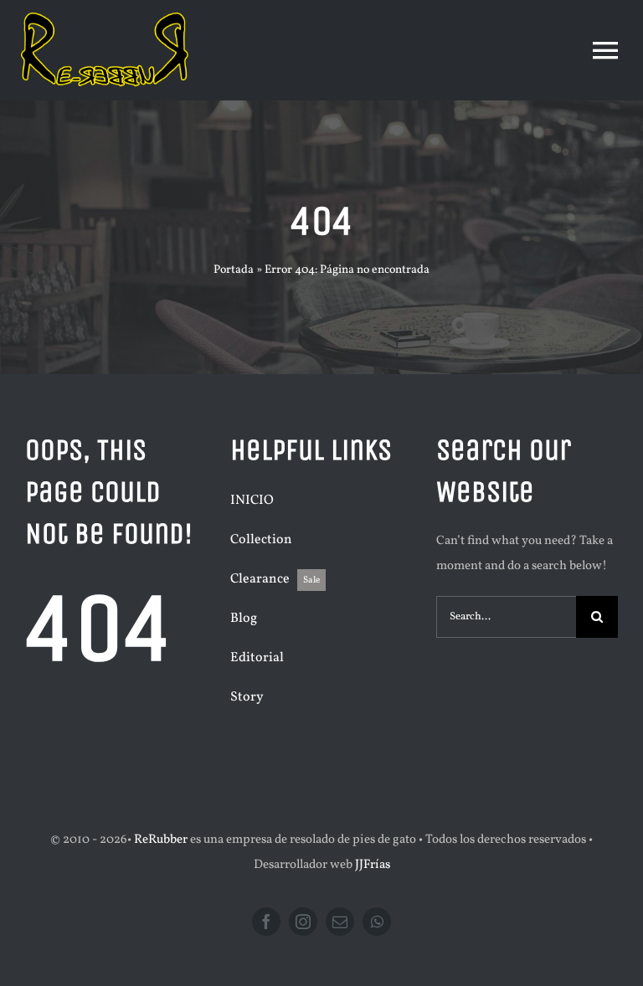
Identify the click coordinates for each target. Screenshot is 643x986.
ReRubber (161, 840)
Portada (233, 270)
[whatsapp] (377, 921)
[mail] (340, 921)
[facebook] (266, 921)
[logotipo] (104, 19)
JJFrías (372, 865)
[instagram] (303, 921)
